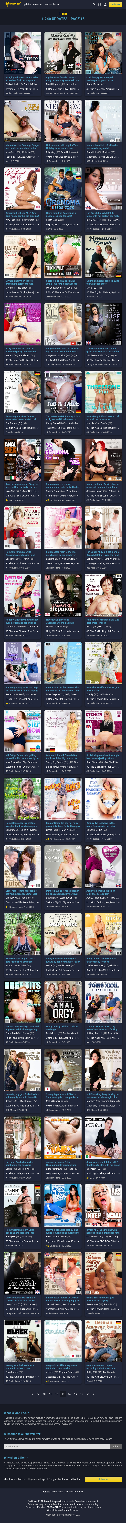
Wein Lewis (67, 559)
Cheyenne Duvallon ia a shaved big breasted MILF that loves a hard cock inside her (62, 351)
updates (27, 4)
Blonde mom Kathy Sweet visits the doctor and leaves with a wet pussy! (63, 690)
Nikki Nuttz (11, 491)
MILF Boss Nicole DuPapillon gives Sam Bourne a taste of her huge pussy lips (103, 351)
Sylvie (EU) (91, 287)
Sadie (69, 287)
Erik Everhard (27, 220)
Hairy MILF (51, 631)
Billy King (50, 152)
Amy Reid (10, 220)
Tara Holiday (67, 152)
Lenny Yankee (112, 559)
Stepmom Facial (14, 766)
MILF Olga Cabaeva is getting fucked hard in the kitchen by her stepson (22, 758)
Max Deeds (11, 762)
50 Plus (50, 89)
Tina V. (104, 423)
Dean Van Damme (15, 626)
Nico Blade (22, 287)
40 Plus (90, 89)
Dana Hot (91, 152)
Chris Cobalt (12, 84)
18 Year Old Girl (24, 89)
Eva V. (89, 626)
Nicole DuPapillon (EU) (97, 355)
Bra (30, 631)
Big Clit (109, 156)
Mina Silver (11, 152)
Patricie (112, 491)
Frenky (25, 559)
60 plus (58, 89)
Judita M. (104, 694)
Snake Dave (74, 423)
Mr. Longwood (53, 287)
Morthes (106, 152)
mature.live (52, 4)
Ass (23, 156)
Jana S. (9, 355)
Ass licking (31, 156)
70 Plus (64, 495)
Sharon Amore (53, 491)
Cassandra (11, 559)
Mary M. (90, 423)
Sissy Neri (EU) (29, 491)
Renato (9, 694)
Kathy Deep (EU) (54, 423)
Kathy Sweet (70, 694)
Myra (8, 287)
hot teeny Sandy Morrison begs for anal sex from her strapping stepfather (22, 690)
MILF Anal (11, 495)
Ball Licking (24, 360)
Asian (69, 631)
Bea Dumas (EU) (14, 423)
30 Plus (9, 224)
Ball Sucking (71, 292)
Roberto (26, 152)
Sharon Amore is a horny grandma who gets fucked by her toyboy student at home (63, 487)
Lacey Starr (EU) (74, 84)
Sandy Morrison (27, 694)
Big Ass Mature (102, 292)
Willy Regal (71, 491)
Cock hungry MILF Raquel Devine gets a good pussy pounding (99, 80)
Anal (27, 495)
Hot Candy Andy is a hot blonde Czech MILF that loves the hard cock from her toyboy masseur (102, 555)
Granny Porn (52, 495)
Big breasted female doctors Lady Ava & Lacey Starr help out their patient (62, 80)
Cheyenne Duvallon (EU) (58, 355)
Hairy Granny (12, 292)
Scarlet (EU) (30, 84)
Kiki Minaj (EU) (93, 220)
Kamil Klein (24, 355)
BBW (65, 89)
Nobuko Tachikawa (56, 626)
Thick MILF (51, 428)
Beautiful (104, 224)
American (100, 89)
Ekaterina (51, 559)
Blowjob (23, 563)
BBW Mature (66, 563)
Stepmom (10, 89)
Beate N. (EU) (53, 220)
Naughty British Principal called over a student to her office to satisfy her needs (22, 622)
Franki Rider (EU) (38, 626)
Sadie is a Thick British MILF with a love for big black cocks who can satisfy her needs (61, 283)
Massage (91, 563)
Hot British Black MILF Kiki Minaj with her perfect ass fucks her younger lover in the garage (102, 216)
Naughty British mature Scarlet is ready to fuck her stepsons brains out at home (22, 80)
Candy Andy (92, 559)
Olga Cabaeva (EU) (32, 762)
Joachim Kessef (94, 491)
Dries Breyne (52, 694)
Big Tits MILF (52, 360)
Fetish (9, 156)
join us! (115, 4)
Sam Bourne (113, 220)
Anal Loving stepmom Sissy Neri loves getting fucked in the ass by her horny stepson (22, 487)
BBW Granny (60, 224)
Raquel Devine (93, 84)
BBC (48, 292)
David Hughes (53, 84)
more (37, 4)
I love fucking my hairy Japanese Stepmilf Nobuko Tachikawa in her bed (60, 622)
